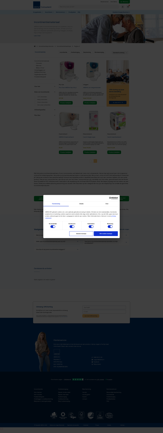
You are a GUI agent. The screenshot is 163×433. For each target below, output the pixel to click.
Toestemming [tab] (56, 203)
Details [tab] (81, 203)
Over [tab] (107, 203)
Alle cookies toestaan (105, 233)
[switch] (72, 226)
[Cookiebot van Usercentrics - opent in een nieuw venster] (110, 198)
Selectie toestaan (81, 233)
